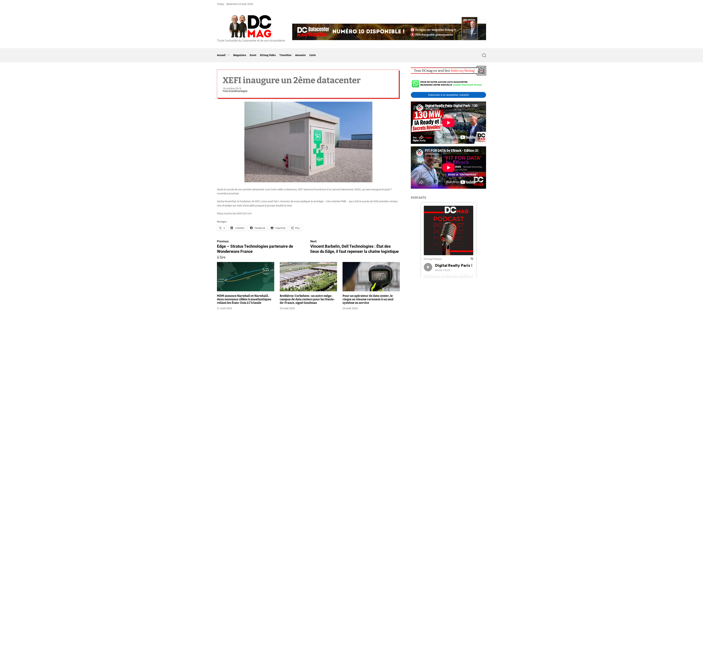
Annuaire (300, 55)
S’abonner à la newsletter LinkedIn (448, 94)
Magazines (239, 55)
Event (253, 55)
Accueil (221, 55)
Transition (285, 55)
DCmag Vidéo (268, 55)
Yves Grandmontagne (235, 91)
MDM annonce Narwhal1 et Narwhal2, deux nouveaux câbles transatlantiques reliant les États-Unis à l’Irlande (244, 299)
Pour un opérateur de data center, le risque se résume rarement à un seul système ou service (368, 299)
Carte (312, 55)
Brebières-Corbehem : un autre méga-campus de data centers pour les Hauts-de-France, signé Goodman (307, 299)
